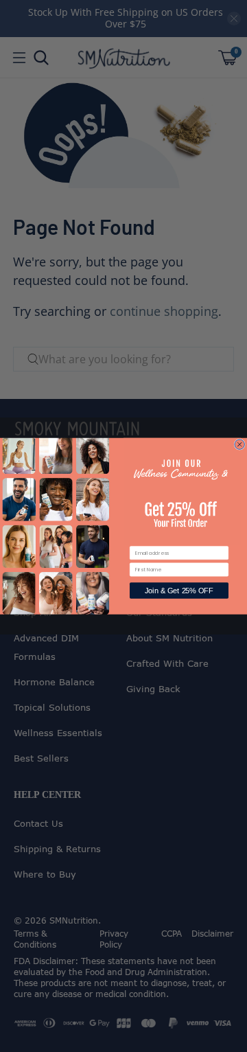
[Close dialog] (239, 444)
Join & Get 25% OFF (179, 590)
